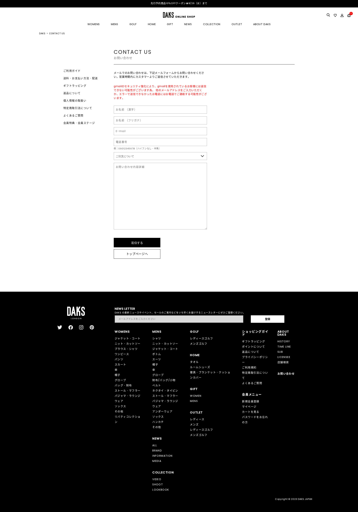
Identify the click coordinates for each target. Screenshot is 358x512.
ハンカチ (158, 422)
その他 (119, 411)
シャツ (156, 338)
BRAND (157, 450)
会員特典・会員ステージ (79, 123)
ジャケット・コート (128, 338)
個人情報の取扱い (74, 100)
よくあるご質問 (73, 115)
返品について (72, 93)
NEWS (188, 24)
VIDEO (156, 479)
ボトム (156, 354)
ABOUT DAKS (262, 24)
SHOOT (157, 484)
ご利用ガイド (72, 71)
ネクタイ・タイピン (165, 390)
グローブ (120, 380)
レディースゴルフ (201, 338)
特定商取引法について (77, 108)
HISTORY (283, 341)
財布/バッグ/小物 (164, 380)
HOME (152, 24)
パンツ (119, 359)
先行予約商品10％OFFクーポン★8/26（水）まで (179, 3)
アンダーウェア (162, 411)
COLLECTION (211, 24)
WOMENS (93, 24)
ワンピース (122, 354)
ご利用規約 (249, 367)
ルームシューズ (200, 367)
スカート (120, 364)
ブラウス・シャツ (126, 349)
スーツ (156, 359)
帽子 (117, 375)
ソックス (120, 406)
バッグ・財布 (123, 385)
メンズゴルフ (198, 343)
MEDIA (156, 461)
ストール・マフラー (128, 390)
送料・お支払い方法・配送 (80, 78)
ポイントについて (253, 346)
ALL (154, 445)
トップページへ (137, 254)
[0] (349, 15)
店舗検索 (283, 362)
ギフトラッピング (74, 86)
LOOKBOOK (160, 490)
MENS (114, 24)
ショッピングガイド (255, 333)
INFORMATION (162, 456)
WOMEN (195, 396)
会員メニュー (252, 394)
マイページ (249, 406)
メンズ (194, 424)
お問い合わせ (286, 373)
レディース (197, 419)
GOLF (133, 24)
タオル (194, 362)
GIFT (170, 24)
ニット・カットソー (128, 343)
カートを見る (250, 412)
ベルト (156, 385)
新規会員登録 (250, 401)
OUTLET (237, 24)
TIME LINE (284, 346)
